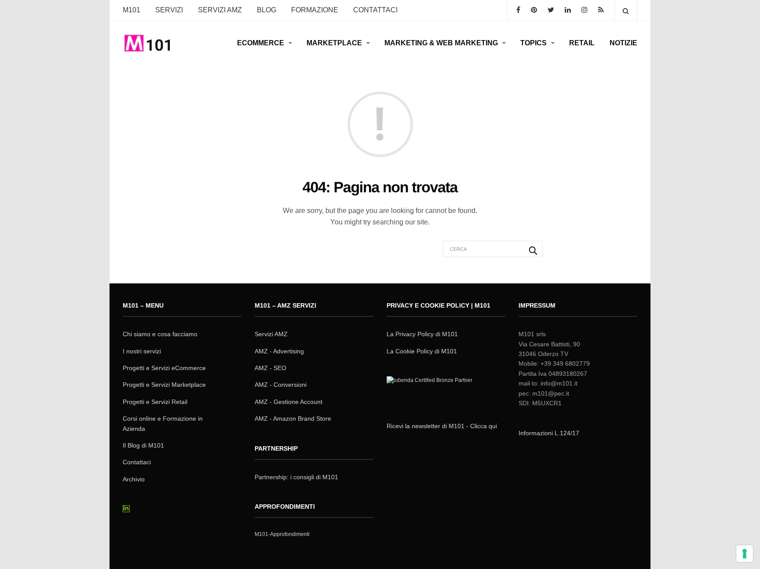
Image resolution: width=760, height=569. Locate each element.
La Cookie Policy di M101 (422, 351)
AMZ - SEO (270, 367)
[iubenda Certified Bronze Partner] (431, 392)
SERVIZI (169, 10)
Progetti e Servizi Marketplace (164, 384)
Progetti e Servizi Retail (155, 401)
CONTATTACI (375, 10)
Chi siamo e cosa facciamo (160, 334)
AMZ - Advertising (279, 351)
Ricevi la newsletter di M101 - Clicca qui (442, 426)
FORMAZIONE (314, 10)
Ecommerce (260, 43)
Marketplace (334, 43)
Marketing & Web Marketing (441, 43)
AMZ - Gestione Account (288, 401)
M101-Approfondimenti (282, 534)
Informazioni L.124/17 (549, 433)
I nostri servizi (142, 351)
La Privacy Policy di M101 (422, 334)
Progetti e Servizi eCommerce (164, 367)
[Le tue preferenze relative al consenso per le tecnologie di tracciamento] (744, 553)
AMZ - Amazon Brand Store (293, 418)
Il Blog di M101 (143, 445)
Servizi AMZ (220, 10)
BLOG (266, 10)
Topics (533, 43)
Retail (582, 43)
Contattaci (137, 462)
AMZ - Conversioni (281, 384)
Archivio (134, 479)
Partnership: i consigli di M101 (296, 477)
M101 (131, 10)
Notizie (623, 43)
